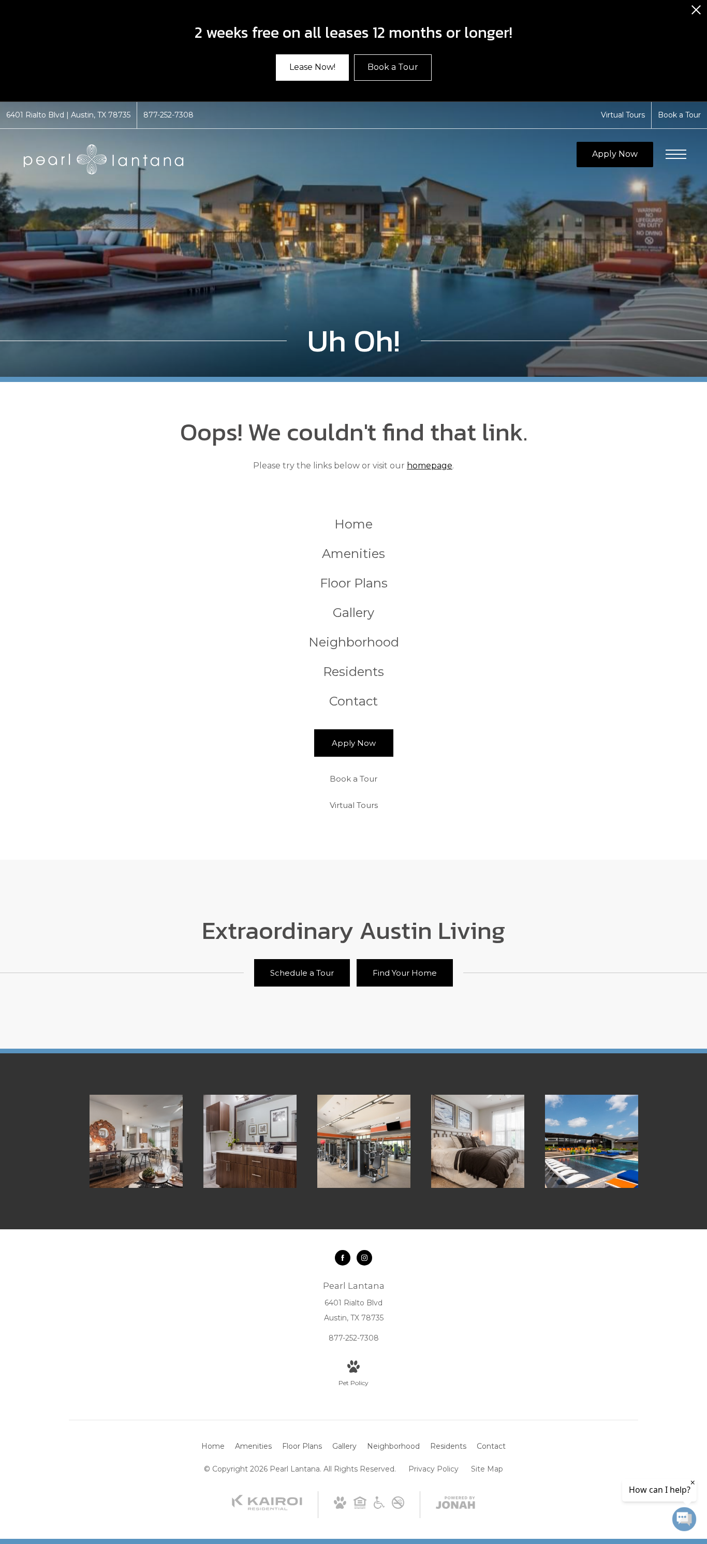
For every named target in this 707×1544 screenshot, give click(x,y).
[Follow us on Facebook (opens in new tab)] (342, 1258)
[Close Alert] (696, 12)
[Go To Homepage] (103, 159)
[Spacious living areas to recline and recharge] (136, 1141)
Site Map (487, 1469)
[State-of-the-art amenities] (363, 1141)
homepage (429, 465)
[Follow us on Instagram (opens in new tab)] (364, 1258)
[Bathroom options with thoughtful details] (250, 1141)
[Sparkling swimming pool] (591, 1141)
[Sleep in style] (477, 1141)
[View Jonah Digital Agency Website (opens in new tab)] (455, 1504)
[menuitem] (354, 524)
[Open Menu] (676, 154)
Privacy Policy (433, 1469)
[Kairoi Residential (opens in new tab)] (267, 1507)
